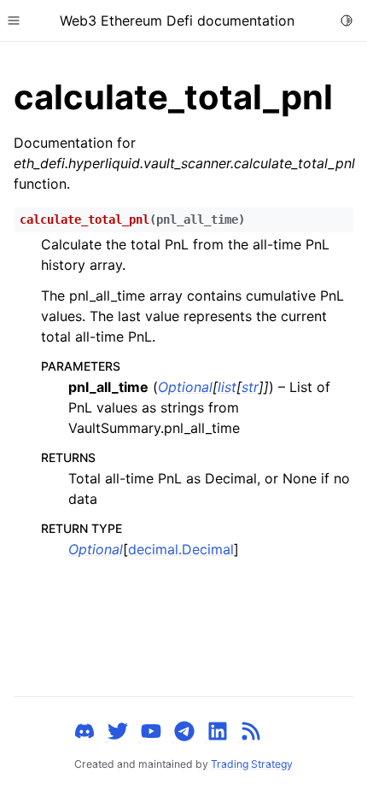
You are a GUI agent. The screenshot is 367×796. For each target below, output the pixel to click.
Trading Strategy (252, 764)
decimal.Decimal (181, 549)
